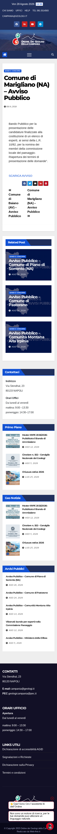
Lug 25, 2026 (32, 477)
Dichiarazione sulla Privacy (18, 765)
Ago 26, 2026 (19, 274)
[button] (52, 54)
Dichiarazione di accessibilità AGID (22, 749)
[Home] (4, 54)
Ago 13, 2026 (19, 347)
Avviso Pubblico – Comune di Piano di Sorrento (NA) (27, 264)
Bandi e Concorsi (12, 71)
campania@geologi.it (14, 16)
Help (27, 10)
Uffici (19, 10)
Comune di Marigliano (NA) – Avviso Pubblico (26, 88)
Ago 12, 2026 (32, 447)
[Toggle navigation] (29, 54)
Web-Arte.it (35, 831)
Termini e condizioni (13, 772)
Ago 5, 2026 (31, 463)
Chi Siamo (7, 10)
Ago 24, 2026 (19, 311)
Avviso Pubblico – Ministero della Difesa (26, 638)
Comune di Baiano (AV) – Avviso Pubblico (15, 205)
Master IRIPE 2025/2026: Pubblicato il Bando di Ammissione (34, 438)
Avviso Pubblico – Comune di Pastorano (24, 301)
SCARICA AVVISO (20, 175)
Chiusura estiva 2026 (33, 471)
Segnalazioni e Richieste (16, 757)
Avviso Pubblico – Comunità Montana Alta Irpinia (26, 337)
